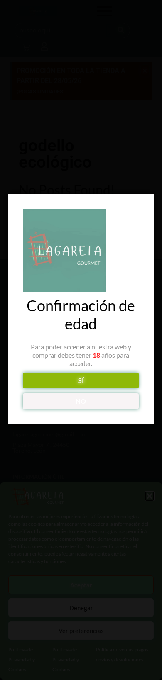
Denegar (81, 608)
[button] (149, 496)
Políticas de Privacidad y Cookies (21, 659)
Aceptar (81, 585)
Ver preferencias (81, 630)
